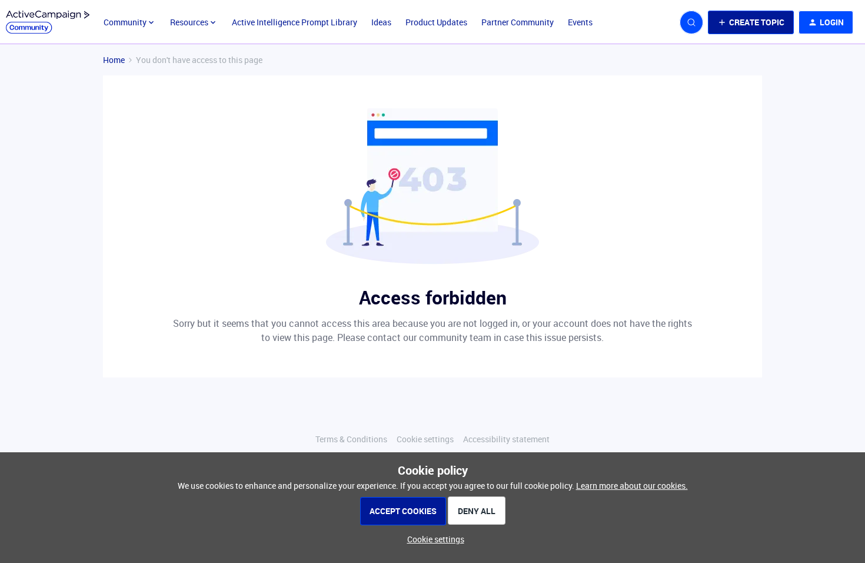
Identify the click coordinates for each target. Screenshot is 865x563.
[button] (751, 22)
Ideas (381, 22)
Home (114, 59)
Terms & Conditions (351, 439)
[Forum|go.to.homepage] (47, 22)
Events (580, 22)
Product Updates (436, 22)
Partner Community (517, 22)
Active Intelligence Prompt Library (294, 22)
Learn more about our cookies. (632, 485)
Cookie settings (425, 439)
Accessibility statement (506, 439)
